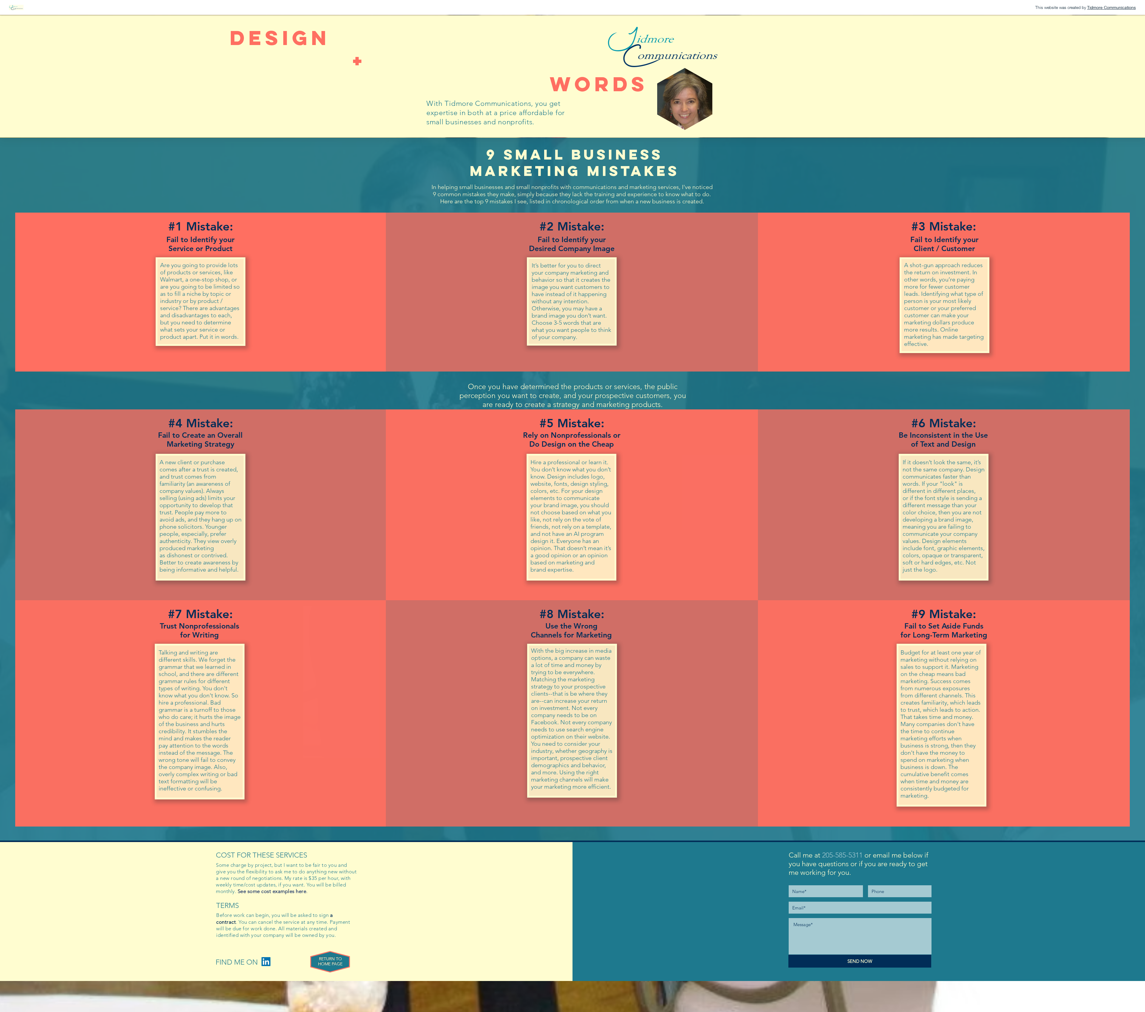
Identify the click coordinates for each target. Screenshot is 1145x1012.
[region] (330, 962)
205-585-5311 (842, 855)
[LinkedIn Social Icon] (266, 961)
